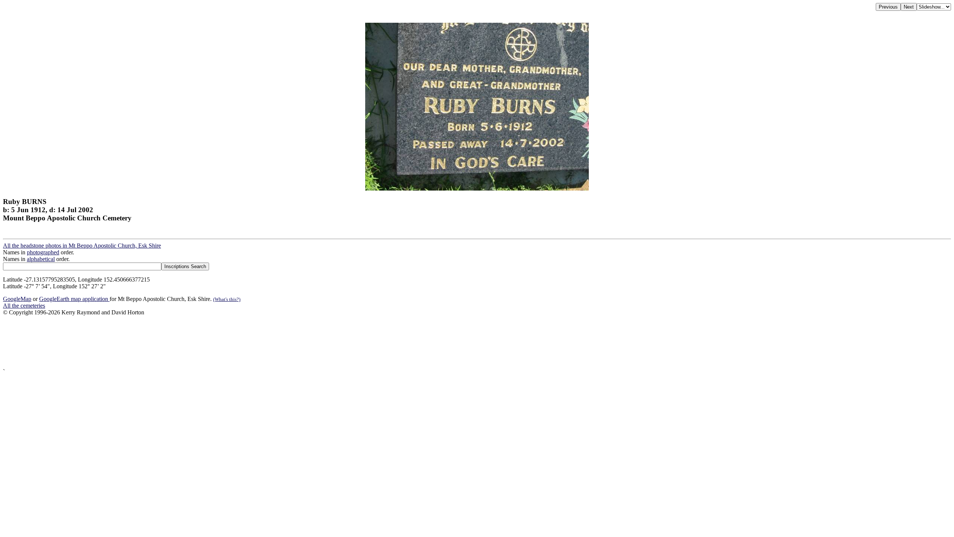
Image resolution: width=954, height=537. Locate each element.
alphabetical (41, 259)
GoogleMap (17, 299)
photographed (43, 252)
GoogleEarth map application (74, 299)
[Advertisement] (226, 342)
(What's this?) (226, 299)
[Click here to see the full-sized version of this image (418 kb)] (477, 188)
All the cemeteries (24, 305)
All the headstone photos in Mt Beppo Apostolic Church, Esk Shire (82, 245)
